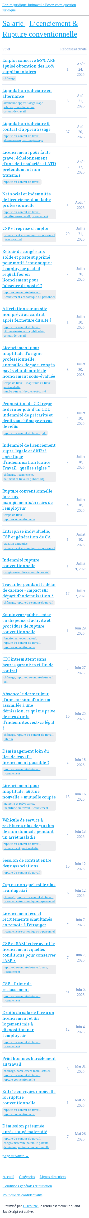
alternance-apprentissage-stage (23, 103)
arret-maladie (12, 387)
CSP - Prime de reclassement (17, 987)
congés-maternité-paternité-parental (26, 572)
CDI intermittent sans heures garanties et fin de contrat (27, 665)
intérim (8, 739)
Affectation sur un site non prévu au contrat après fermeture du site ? (27, 315)
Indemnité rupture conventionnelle (20, 563)
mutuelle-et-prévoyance (19, 803)
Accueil (8, 1177)
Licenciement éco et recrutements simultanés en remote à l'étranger (27, 919)
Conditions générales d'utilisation (27, 1186)
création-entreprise (16, 543)
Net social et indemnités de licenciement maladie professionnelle (26, 200)
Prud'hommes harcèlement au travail (29, 1062)
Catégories (27, 1177)
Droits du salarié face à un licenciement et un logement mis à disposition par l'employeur (28, 1024)
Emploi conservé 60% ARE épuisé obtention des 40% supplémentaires (29, 66)
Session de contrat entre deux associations (26, 863)
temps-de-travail (14, 383)
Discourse (30, 1206)
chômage (9, 78)
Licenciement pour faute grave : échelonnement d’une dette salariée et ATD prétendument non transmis (29, 164)
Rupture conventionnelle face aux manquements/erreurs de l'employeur (27, 500)
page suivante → (15, 1156)
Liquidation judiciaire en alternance (27, 94)
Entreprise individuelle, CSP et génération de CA (26, 534)
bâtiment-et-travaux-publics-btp (24, 331)
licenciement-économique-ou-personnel (29, 235)
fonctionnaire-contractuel (20, 638)
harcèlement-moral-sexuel (33, 1071)
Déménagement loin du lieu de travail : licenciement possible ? (25, 757)
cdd (44, 433)
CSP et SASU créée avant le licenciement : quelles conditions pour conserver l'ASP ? (29, 952)
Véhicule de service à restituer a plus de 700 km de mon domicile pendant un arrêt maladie (28, 829)
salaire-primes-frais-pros (19, 107)
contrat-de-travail (15, 111)
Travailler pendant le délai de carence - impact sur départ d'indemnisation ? (29, 590)
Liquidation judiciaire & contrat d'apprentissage (26, 127)
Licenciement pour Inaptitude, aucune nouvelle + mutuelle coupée (29, 791)
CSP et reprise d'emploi (25, 229)
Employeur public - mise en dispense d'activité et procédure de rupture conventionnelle (26, 623)
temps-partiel (13, 239)
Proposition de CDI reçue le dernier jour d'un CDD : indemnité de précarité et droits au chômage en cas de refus (27, 415)
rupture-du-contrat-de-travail (22, 136)
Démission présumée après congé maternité (24, 1129)
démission (10, 1147)
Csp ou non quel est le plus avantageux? (29, 888)
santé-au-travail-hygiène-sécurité (25, 391)
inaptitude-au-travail (17, 216)
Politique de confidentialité (22, 1195)
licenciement (40, 216)
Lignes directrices (53, 1177)
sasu (44, 967)
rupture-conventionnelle (19, 519)
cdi (6, 681)
